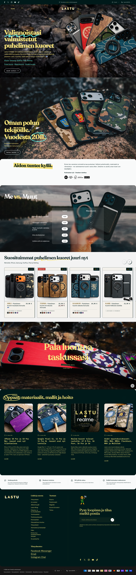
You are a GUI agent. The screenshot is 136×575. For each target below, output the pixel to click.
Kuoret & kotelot (54, 507)
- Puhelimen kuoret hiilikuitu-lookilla (113, 305)
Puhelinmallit (53, 502)
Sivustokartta (35, 539)
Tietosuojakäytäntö (15, 572)
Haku (32, 530)
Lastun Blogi (34, 507)
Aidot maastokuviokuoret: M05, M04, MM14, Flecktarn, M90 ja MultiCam (118, 441)
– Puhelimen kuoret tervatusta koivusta (47, 306)
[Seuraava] (129, 262)
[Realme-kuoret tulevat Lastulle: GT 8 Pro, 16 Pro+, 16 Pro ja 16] (85, 418)
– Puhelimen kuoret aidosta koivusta (81, 305)
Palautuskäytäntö (7, 572)
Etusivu (51, 499)
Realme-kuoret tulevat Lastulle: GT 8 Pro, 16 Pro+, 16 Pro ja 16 (82, 441)
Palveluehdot (35, 520)
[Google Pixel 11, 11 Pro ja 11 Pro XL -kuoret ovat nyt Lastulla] (52, 418)
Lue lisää (6, 458)
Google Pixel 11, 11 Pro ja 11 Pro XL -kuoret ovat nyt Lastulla (51, 441)
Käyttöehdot (22, 572)
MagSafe (52, 505)
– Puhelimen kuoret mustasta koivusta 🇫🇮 (16, 306)
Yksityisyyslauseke (36, 517)
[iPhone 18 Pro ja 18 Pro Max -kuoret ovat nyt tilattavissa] (18, 418)
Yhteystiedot (35, 499)
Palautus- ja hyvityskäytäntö (35, 511)
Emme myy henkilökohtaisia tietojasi (36, 534)
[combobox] (115, 2)
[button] (132, 386)
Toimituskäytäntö (28, 572)
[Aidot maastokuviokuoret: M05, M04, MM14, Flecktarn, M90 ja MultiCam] (118, 418)
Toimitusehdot (35, 514)
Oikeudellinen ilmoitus (37, 522)
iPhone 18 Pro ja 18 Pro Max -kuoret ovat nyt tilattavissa (16, 441)
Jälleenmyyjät (35, 505)
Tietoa (51, 510)
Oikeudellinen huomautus (38, 572)
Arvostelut (34, 502)
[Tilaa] (112, 519)
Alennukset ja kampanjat (38, 527)
